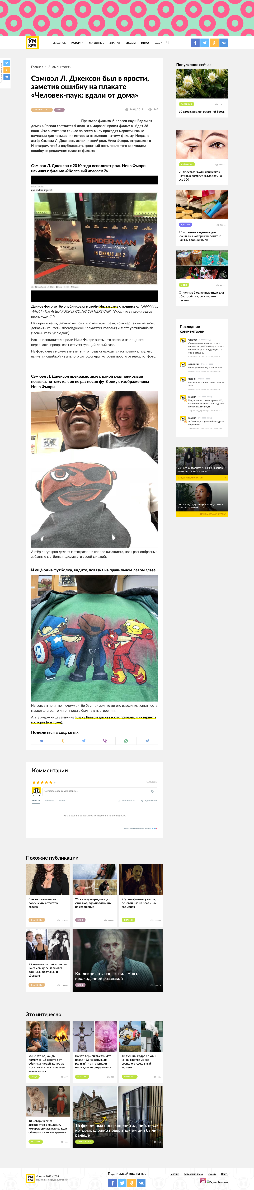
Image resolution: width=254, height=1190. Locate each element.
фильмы (128, 920)
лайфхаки (187, 164)
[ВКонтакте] (6, 77)
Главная (37, 67)
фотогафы (129, 1077)
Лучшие (49, 800)
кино (60, 110)
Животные (96, 43)
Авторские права (193, 1174)
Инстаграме (108, 306)
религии (82, 1077)
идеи (184, 285)
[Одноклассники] (6, 70)
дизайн (185, 225)
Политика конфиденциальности (52, 1180)
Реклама (174, 1174)
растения (186, 104)
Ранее (62, 800)
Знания (115, 43)
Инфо (145, 43)
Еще (157, 43)
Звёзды (131, 43)
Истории (77, 43)
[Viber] (104, 741)
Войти (224, 1174)
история (36, 1142)
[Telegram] (147, 741)
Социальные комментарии (140, 828)
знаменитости (60, 67)
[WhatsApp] (126, 741)
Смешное (59, 43)
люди (34, 1077)
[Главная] (32, 42)
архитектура (84, 1142)
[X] (6, 63)
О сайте (212, 1174)
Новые (36, 800)
